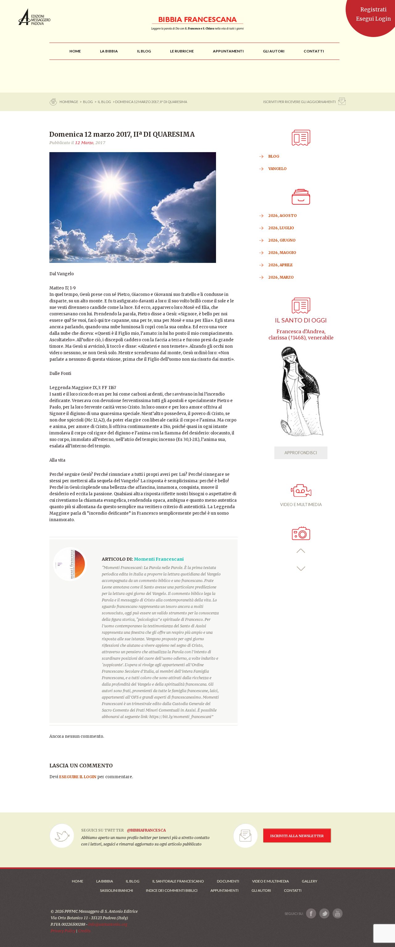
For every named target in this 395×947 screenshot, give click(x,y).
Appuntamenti (224, 890)
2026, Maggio (282, 252)
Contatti (292, 890)
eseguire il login (77, 777)
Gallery (309, 881)
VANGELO (277, 168)
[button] (301, 551)
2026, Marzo (281, 277)
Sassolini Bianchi (116, 890)
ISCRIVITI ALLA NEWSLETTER (297, 836)
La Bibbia (104, 881)
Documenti (228, 881)
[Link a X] (324, 913)
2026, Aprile (280, 265)
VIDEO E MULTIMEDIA (301, 504)
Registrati (373, 9)
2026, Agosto (282, 215)
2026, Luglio (281, 228)
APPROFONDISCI (301, 452)
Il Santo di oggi (301, 320)
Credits (84, 930)
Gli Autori (261, 890)
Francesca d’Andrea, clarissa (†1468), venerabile (301, 335)
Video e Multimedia (270, 881)
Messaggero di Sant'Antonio (34, 16)
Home (77, 881)
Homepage (69, 102)
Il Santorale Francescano (178, 881)
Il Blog (104, 102)
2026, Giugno (282, 240)
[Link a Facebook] (311, 913)
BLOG (88, 102)
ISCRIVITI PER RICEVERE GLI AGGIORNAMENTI (299, 102)
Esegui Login (373, 18)
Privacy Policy (63, 930)
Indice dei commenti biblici (172, 890)
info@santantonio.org (107, 924)
